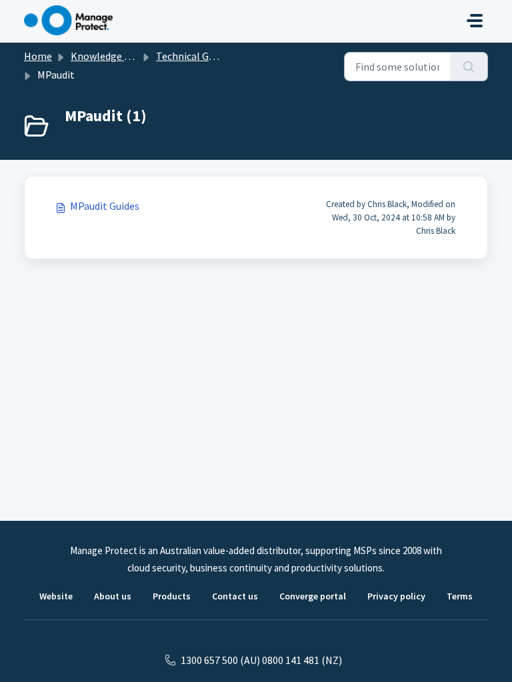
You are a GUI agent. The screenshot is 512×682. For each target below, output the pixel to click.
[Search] (469, 66)
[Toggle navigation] (474, 21)
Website (56, 596)
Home (38, 56)
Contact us (235, 596)
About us (112, 596)
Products (172, 596)
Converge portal (312, 596)
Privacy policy (396, 596)
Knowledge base (108, 56)
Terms (460, 596)
